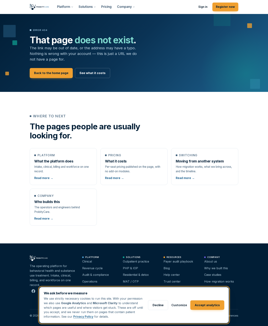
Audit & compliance (95, 275)
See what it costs (92, 73)
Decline (158, 305)
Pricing (106, 7)
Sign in (202, 7)
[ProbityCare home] (39, 7)
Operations (89, 281)
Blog (167, 268)
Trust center (172, 281)
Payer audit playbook (178, 261)
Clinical (87, 261)
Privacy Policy (83, 316)
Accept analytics (207, 305)
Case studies (212, 275)
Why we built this (216, 268)
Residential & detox (136, 275)
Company (124, 7)
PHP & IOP (130, 268)
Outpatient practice (136, 261)
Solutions (86, 7)
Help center (172, 275)
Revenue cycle (92, 268)
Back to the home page (51, 73)
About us (210, 261)
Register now (225, 7)
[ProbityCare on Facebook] (33, 291)
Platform (63, 7)
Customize (179, 305)
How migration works (219, 281)
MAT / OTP (131, 281)
